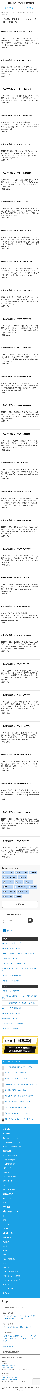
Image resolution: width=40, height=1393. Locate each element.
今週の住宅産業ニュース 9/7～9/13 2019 (15, 434)
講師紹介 (6, 1229)
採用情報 (6, 1267)
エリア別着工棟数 (21, 886)
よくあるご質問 (8, 1289)
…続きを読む (5, 47)
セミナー (7, 1185)
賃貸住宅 (34, 872)
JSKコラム (9, 12)
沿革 (4, 1255)
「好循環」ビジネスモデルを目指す (16, 1113)
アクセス (6, 1263)
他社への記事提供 (9, 1259)
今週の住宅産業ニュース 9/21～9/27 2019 (16, 376)
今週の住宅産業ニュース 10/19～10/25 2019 (16, 261)
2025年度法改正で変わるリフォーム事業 (18, 1067)
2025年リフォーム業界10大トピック (17, 1107)
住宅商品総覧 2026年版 (9, 958)
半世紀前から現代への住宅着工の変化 (17, 1101)
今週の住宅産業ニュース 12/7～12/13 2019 (16, 60)
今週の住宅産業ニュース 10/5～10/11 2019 (16, 319)
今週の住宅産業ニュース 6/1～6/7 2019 (15, 841)
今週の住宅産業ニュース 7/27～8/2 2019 (15, 606)
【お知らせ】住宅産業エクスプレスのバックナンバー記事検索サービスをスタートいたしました (19, 1338)
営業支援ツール (10, 1194)
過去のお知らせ (7, 1346)
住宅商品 (23, 877)
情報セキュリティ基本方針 (12, 1276)
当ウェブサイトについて (11, 1280)
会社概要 (6, 1246)
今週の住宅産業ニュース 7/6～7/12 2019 (15, 695)
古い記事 (10, 931)
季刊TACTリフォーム (10, 1138)
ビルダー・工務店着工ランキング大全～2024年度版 (18, 953)
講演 (4, 1216)
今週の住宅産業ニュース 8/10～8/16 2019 (16, 549)
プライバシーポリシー (10, 1272)
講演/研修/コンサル (11, 1211)
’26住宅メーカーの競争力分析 (11, 943)
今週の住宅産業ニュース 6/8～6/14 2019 (15, 812)
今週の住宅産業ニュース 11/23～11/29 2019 (16, 115)
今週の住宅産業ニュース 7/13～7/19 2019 (15, 664)
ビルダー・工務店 (22, 872)
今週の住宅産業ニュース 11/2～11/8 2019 (15, 202)
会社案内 (7, 1237)
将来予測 (19, 896)
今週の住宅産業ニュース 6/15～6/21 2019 (16, 783)
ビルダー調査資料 (9, 1160)
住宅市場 (6, 1172)
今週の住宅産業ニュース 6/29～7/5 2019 (15, 726)
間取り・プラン (9, 882)
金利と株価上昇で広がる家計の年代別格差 (19, 1096)
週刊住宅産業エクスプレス (12, 1142)
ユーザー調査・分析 (10, 891)
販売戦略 (29, 882)
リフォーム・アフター (10, 877)
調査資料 (7, 1151)
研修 (4, 1220)
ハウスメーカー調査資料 (11, 1155)
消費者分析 (7, 1168)
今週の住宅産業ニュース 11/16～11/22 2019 (16, 144)
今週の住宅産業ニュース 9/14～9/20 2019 (16, 405)
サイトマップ (7, 1284)
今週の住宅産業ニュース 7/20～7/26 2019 (16, 635)
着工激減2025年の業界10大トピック (17, 1073)
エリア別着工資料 (9, 1164)
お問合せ (6, 1293)
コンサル (6, 1224)
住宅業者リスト (24, 891)
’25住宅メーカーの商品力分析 (11, 948)
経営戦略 (20, 882)
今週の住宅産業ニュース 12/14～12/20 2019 (16, 31)
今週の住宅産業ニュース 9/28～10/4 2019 (16, 348)
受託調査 (7, 1207)
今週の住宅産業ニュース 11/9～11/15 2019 (16, 173)
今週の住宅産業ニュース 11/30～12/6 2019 (16, 89)
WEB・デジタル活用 (10, 1177)
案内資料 (6, 1250)
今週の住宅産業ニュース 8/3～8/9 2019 (15, 578)
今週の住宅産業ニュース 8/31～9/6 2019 (15, 463)
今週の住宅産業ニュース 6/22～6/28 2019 (16, 755)
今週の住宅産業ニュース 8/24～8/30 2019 (16, 491)
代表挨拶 (6, 1242)
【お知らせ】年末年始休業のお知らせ (17, 1327)
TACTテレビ (7, 1198)
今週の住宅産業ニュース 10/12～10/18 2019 (16, 290)
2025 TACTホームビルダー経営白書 (13, 963)
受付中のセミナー (9, 1190)
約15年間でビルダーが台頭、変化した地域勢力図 (21, 1084)
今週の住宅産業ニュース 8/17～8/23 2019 (16, 520)
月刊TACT (6, 1134)
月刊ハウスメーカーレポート (13, 1147)
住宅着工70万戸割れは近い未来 (15, 1090)
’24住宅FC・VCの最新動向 (10, 981)
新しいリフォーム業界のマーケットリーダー (19, 1119)
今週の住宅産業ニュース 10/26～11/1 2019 (16, 230)
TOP (2, 12)
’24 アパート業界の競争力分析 (11, 976)
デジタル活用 (8, 896)
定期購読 (7, 1129)
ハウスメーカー (9, 872)
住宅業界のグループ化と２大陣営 (16, 1078)
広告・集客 (33, 886)
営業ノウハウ (8, 886)
